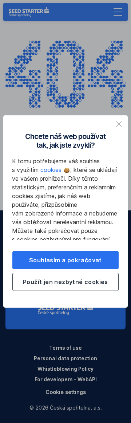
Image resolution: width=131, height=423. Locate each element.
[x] (119, 124)
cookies (51, 169)
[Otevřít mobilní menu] (118, 12)
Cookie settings (65, 392)
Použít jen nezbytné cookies (65, 282)
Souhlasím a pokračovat (65, 260)
